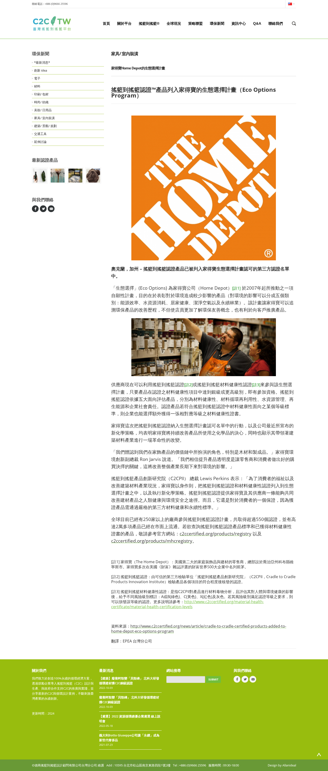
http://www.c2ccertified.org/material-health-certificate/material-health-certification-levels (187, 604)
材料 (37, 86)
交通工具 (40, 134)
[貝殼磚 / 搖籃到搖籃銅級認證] (75, 176)
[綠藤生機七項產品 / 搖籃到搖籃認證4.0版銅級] (40, 176)
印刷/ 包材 (41, 94)
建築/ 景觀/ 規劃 (45, 126)
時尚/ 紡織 (41, 102)
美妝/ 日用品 (43, 110)
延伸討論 (40, 142)
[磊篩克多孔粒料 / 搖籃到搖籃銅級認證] (93, 176)
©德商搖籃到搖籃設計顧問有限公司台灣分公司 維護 (68, 765)
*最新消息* (42, 62)
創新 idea (40, 70)
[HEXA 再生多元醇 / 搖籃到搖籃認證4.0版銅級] (58, 176)
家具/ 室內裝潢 (44, 118)
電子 (37, 78)
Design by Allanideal (282, 765)
